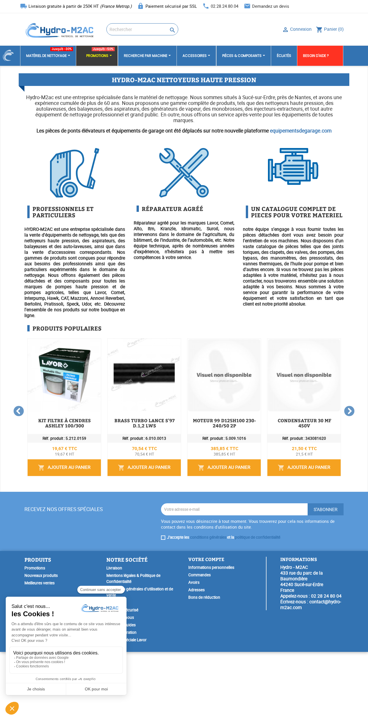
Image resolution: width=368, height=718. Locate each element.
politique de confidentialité (257, 537)
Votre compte (206, 559)
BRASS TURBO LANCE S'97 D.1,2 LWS (144, 423)
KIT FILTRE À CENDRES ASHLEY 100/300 (64, 423)
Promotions (34, 568)
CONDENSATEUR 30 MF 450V (304, 423)
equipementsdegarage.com (300, 130)
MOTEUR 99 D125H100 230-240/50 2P (224, 423)
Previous (18, 411)
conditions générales (208, 537)
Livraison (114, 568)
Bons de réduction (204, 597)
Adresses (196, 589)
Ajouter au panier (64, 467)
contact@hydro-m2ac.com (310, 604)
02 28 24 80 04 (326, 596)
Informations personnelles (211, 567)
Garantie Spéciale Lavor (126, 639)
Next (349, 411)
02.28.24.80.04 (224, 6)
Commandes (199, 574)
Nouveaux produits (41, 575)
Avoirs (194, 582)
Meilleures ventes (39, 582)
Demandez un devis (270, 6)
